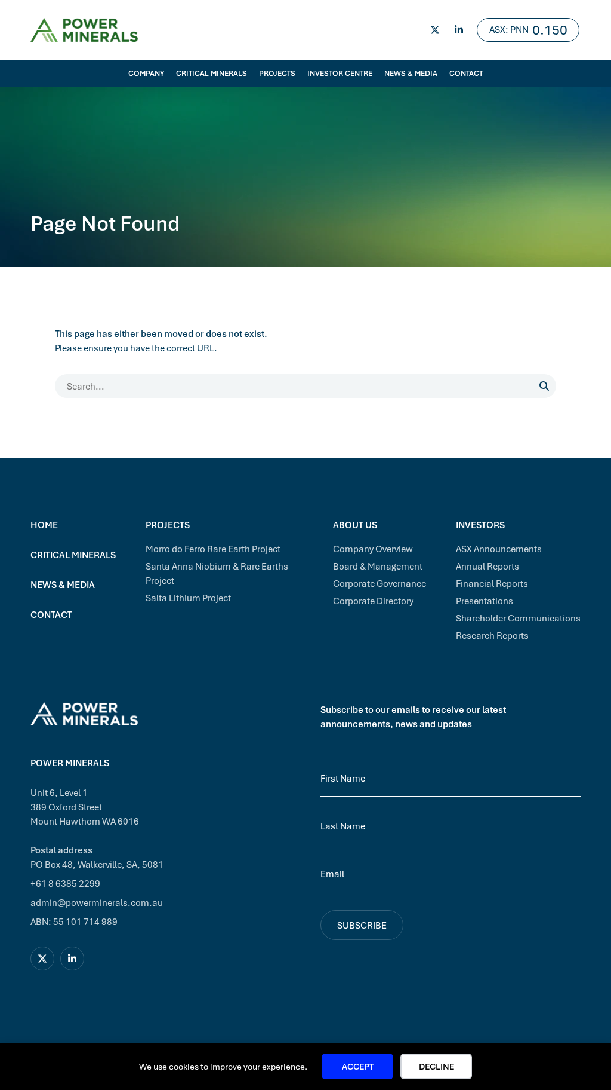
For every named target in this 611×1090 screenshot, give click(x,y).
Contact (466, 73)
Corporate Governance (379, 583)
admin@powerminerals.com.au (96, 902)
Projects (277, 73)
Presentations (484, 601)
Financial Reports (492, 583)
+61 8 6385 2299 (65, 883)
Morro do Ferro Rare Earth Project (213, 549)
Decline (436, 1066)
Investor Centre (339, 73)
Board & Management (377, 566)
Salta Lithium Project (188, 598)
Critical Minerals (211, 73)
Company (146, 73)
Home (44, 525)
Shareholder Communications (518, 618)
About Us (355, 525)
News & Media (410, 73)
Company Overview (373, 549)
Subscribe (362, 925)
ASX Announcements (499, 549)
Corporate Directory (373, 601)
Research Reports (492, 635)
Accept (358, 1066)
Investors (480, 525)
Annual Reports (487, 566)
